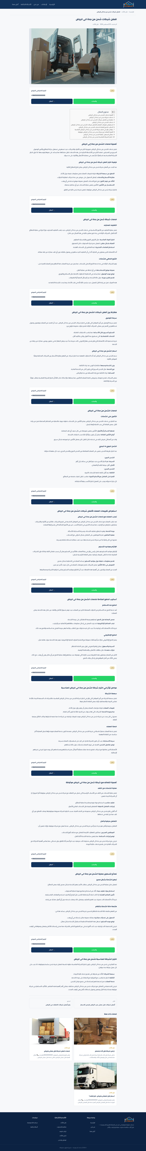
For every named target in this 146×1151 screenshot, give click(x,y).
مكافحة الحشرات (61, 1127)
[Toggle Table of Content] (112, 112)
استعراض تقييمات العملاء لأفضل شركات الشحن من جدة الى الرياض (92, 125)
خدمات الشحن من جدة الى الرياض (102, 122)
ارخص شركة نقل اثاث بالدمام (105, 1051)
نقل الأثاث (125, 12)
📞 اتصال (52, 101)
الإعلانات (44, 4)
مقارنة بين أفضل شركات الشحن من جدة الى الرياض (97, 120)
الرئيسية (52, 4)
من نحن (36, 4)
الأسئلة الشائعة (26, 4)
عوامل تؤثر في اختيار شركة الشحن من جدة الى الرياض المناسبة (94, 129)
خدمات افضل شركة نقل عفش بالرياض (57, 1051)
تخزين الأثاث (63, 1135)
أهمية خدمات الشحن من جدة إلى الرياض (100, 115)
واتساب (94, 101)
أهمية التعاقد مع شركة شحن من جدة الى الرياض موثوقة (95, 132)
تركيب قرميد (62, 1131)
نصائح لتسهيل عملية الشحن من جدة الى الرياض (98, 134)
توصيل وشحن (62, 1140)
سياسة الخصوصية (32, 1122)
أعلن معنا (15, 4)
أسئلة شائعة (34, 1127)
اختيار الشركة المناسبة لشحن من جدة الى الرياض (97, 137)
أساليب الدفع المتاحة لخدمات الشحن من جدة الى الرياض (96, 127)
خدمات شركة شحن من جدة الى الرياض (101, 117)
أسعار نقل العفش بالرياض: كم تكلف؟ (102, 1096)
